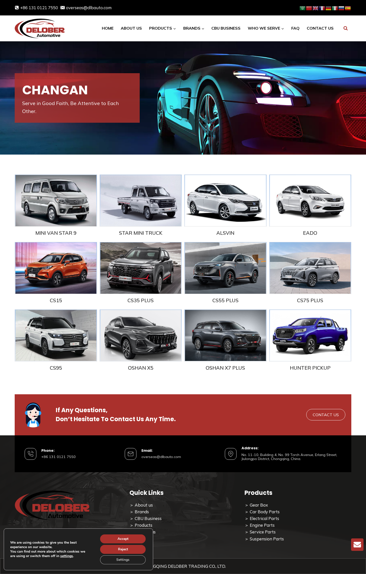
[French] (322, 7)
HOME (108, 28)
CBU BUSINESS (226, 28)
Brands (142, 511)
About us (144, 505)
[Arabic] (303, 7)
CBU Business (148, 518)
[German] (328, 7)
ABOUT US (131, 28)
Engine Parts (262, 525)
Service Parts (263, 531)
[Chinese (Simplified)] (309, 7)
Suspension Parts (267, 538)
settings (66, 556)
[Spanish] (348, 7)
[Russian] (341, 7)
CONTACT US (320, 28)
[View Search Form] (345, 28)
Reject (123, 549)
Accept (123, 538)
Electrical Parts (264, 518)
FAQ (295, 28)
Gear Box (259, 505)
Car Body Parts (265, 511)
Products (143, 525)
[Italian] (335, 7)
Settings (122, 559)
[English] (315, 7)
